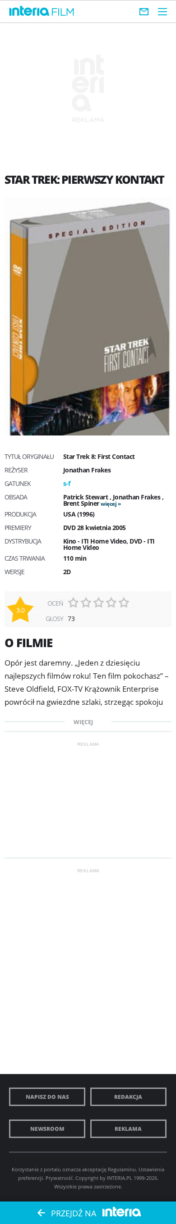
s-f (66, 483)
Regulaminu (122, 1169)
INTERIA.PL (119, 1177)
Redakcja (128, 1097)
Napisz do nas (47, 1097)
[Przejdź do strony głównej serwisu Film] (63, 12)
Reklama (128, 1129)
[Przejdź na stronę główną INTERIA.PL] (29, 11)
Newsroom (47, 1129)
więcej (108, 504)
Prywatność (59, 1177)
